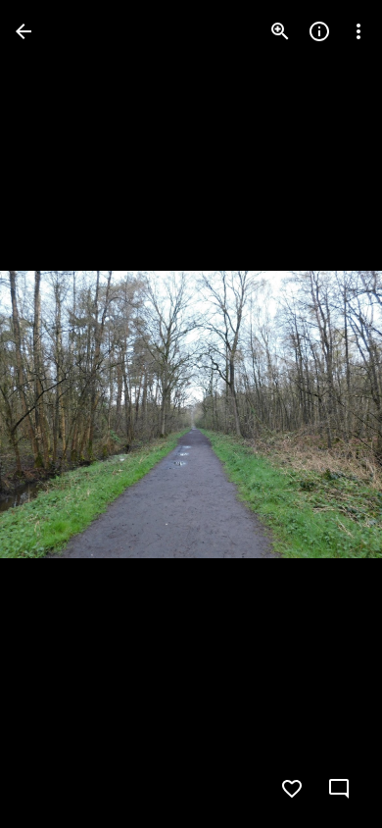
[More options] (358, 31)
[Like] (292, 789)
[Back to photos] (23, 31)
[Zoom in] (280, 31)
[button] (54, 414)
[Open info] (319, 31)
